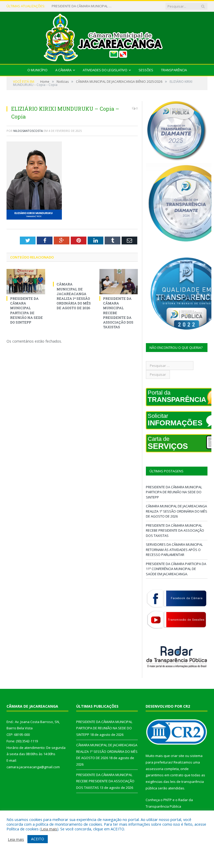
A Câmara (63, 70)
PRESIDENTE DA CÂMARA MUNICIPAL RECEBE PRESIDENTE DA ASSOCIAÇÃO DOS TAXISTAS (175, 530)
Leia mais (49, 828)
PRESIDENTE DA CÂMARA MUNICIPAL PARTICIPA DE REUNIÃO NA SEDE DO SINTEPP (26, 310)
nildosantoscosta (28, 131)
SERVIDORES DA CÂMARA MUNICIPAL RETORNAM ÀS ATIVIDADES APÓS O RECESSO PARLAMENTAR (174, 549)
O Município (37, 70)
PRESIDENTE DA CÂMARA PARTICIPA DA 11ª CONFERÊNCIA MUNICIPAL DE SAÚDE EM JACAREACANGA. (176, 568)
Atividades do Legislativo (105, 70)
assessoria (154, 768)
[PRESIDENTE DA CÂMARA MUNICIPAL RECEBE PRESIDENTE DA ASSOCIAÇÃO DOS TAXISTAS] (118, 281)
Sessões (146, 70)
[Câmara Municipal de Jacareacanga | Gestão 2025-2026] (107, 36)
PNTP (167, 799)
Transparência (174, 70)
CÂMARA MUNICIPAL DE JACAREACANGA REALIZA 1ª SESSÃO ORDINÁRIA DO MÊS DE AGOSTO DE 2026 (83, 6)
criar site (177, 755)
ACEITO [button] (37, 838)
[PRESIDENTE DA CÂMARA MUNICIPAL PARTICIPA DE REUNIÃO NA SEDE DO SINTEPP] (26, 281)
